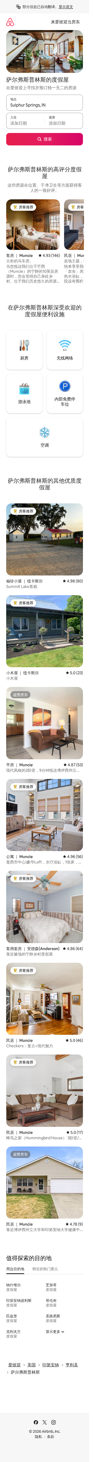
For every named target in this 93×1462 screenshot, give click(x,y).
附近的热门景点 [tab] (45, 1269)
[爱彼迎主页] (10, 22)
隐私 (38, 1436)
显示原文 (66, 6)
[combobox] (44, 105)
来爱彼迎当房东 (65, 22)
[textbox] (25, 123)
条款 (50, 1436)
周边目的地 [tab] (15, 1269)
